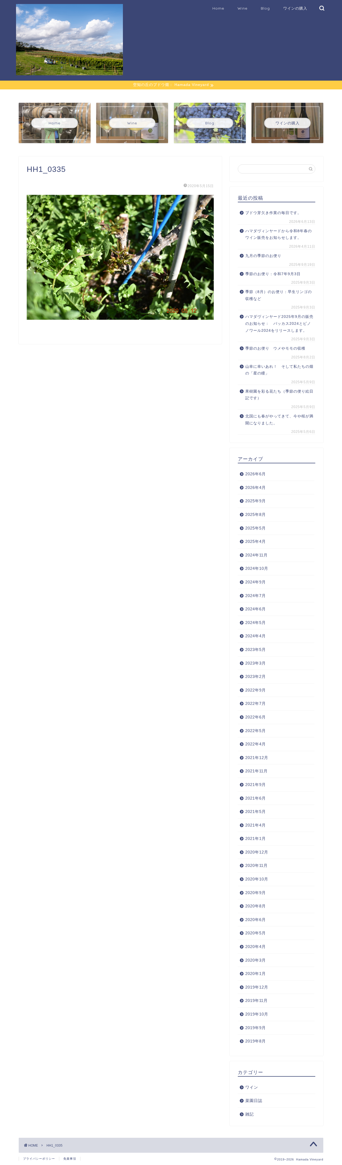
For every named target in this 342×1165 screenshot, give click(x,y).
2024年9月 (255, 582)
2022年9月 (255, 690)
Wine (242, 8)
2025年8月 (255, 514)
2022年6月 (255, 717)
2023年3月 (255, 663)
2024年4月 (255, 636)
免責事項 (69, 1158)
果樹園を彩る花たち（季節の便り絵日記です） (279, 394)
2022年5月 (255, 730)
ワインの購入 (295, 8)
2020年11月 (256, 865)
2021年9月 (255, 784)
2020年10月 (256, 879)
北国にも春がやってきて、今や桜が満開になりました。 (279, 419)
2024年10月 (256, 568)
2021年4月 (255, 825)
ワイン (251, 1087)
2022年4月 (255, 744)
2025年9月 (255, 501)
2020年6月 (255, 919)
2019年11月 (256, 1000)
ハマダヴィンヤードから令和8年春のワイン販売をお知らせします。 (278, 234)
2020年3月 (255, 960)
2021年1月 (255, 838)
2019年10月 (256, 1014)
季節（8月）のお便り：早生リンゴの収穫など (278, 295)
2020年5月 (255, 933)
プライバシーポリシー (39, 1158)
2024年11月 (256, 555)
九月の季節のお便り (265, 256)
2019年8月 (255, 1041)
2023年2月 (255, 676)
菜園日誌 (253, 1100)
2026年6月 (255, 474)
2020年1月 (255, 973)
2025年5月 (255, 528)
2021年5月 (255, 811)
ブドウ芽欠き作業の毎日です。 (273, 213)
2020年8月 (255, 906)
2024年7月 (255, 595)
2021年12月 (256, 757)
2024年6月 (255, 609)
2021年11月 (256, 771)
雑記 (249, 1114)
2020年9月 (255, 892)
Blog (265, 8)
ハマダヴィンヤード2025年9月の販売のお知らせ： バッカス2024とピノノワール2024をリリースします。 (279, 323)
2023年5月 (255, 649)
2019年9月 (255, 1027)
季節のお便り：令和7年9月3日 (273, 274)
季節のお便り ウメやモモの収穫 (275, 348)
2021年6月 (255, 798)
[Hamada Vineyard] (69, 73)
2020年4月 (255, 946)
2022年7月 (255, 703)
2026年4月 (255, 487)
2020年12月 (256, 852)
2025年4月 (255, 541)
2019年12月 (256, 987)
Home (218, 8)
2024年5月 (255, 622)
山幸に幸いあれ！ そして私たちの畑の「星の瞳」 (279, 370)
